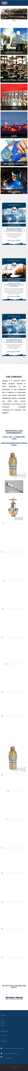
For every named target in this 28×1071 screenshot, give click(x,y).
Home (2, 1019)
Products (3, 1023)
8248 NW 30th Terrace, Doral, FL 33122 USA (14, 1048)
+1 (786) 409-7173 (9, 1058)
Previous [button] (2, 14)
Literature (3, 1025)
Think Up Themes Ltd (14, 1066)
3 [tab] (15, 20)
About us (3, 1021)
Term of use (3, 1035)
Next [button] (26, 14)
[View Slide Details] (14, 14)
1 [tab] (12, 20)
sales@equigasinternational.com (11, 1053)
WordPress (14, 1068)
